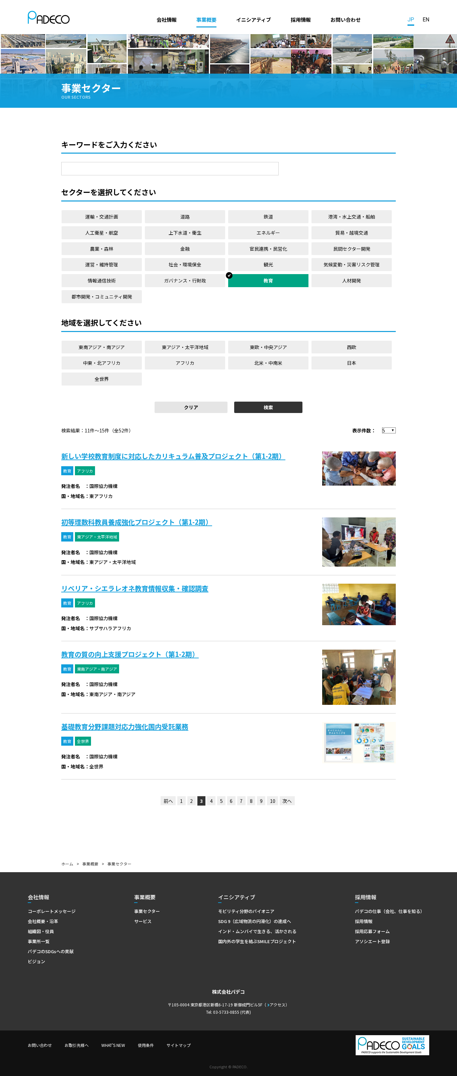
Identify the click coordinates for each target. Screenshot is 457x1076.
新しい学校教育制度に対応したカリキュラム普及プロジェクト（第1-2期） (173, 456)
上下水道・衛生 (185, 232)
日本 (351, 362)
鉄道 (268, 216)
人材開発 (351, 280)
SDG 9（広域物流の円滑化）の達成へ (254, 921)
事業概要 (206, 19)
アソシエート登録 (372, 941)
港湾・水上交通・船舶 (351, 216)
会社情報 (167, 19)
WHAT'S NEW (113, 1045)
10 (272, 801)
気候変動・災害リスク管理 (352, 264)
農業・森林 (101, 248)
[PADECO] (49, 18)
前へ (168, 801)
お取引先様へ (77, 1045)
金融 (185, 248)
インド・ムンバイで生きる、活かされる (257, 931)
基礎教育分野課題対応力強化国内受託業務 (124, 726)
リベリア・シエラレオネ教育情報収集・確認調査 (134, 588)
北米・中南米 (268, 362)
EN (426, 19)
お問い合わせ (346, 19)
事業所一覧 (39, 941)
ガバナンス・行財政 (185, 280)
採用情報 (301, 19)
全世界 (102, 379)
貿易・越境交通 (351, 232)
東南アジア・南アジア (102, 347)
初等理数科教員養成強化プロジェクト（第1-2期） (136, 522)
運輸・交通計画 (101, 216)
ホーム (67, 863)
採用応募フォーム (372, 931)
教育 (268, 280)
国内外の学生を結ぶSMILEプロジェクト (257, 941)
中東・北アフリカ (101, 362)
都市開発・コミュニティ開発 (102, 296)
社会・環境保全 (185, 264)
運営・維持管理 (101, 264)
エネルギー (268, 232)
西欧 (351, 347)
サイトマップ (179, 1045)
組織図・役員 (41, 931)
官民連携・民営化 (268, 248)
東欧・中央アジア (268, 347)
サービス (143, 921)
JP (410, 19)
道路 (185, 216)
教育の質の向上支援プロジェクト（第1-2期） (130, 654)
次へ (287, 801)
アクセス (277, 1004)
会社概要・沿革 (43, 921)
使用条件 (146, 1045)
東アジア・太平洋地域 (185, 347)
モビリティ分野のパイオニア (246, 911)
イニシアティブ (253, 19)
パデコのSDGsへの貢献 (51, 951)
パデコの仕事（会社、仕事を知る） (390, 911)
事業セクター (147, 911)
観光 (268, 264)
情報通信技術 (102, 280)
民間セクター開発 (351, 248)
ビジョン (36, 961)
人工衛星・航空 (101, 232)
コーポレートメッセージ (52, 911)
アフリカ (185, 362)
